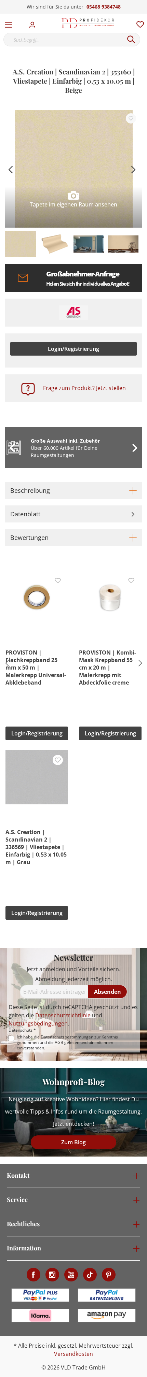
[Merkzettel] (138, 22)
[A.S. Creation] (73, 312)
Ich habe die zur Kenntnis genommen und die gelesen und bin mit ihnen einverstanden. (67, 1042)
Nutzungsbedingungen (38, 1023)
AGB (59, 1042)
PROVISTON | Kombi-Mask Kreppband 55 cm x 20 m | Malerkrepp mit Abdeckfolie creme (107, 667)
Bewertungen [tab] (29, 537)
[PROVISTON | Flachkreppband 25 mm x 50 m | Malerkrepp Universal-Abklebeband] (36, 597)
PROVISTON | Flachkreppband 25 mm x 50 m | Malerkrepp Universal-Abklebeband (35, 667)
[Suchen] (131, 39)
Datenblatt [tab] (25, 514)
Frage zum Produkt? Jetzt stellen (84, 388)
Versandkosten (73, 1354)
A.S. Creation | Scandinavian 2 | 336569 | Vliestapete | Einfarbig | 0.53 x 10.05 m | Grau (36, 847)
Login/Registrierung (73, 349)
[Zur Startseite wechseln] (88, 23)
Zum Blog (73, 1142)
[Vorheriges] (10, 169)
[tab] (73, 490)
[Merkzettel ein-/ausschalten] (131, 118)
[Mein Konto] (34, 22)
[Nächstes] (133, 169)
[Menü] (8, 23)
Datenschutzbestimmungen (67, 1037)
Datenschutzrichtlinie (63, 1015)
